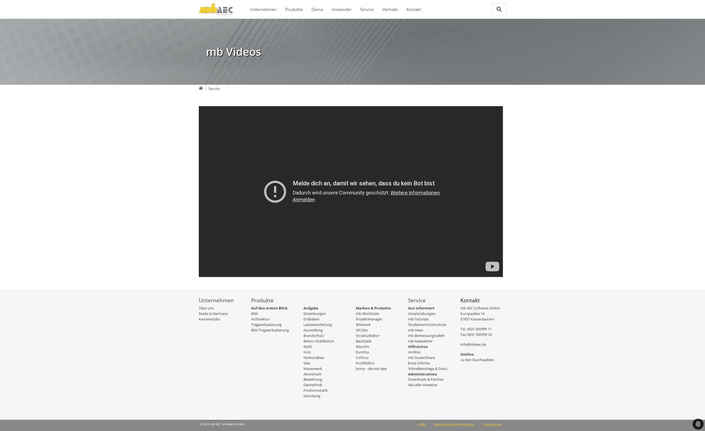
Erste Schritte (419, 363)
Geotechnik (312, 384)
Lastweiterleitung (317, 324)
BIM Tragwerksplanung (270, 330)
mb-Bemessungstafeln (426, 335)
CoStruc (362, 357)
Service (367, 9)
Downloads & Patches (426, 379)
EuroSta (362, 352)
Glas (306, 363)
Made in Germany (213, 313)
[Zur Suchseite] (499, 9)
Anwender (341, 9)
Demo (317, 9)
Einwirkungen (314, 313)
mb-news (415, 330)
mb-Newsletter (420, 341)
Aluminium (312, 374)
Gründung (311, 395)
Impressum (492, 424)
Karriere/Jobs (209, 319)
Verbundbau (313, 357)
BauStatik (364, 341)
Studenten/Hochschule (427, 324)
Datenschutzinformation (454, 424)
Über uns (206, 308)
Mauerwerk (312, 368)
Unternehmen (263, 9)
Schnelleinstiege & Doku (427, 368)
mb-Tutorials (418, 319)
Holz (307, 352)
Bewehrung (312, 379)
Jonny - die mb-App (371, 368)
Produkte (294, 9)
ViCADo (362, 330)
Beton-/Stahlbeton (318, 341)
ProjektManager (369, 319)
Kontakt (413, 9)
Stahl (307, 346)
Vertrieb (390, 9)
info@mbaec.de (473, 344)
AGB (421, 424)
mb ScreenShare (421, 357)
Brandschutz (313, 335)
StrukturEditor (367, 335)
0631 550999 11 (479, 328)
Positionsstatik (315, 390)
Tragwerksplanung (266, 324)
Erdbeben (311, 319)
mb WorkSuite (367, 313)
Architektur (260, 319)
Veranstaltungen (421, 313)
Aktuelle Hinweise (422, 384)
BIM (254, 313)
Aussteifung (313, 330)
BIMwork (363, 324)
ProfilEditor (365, 363)
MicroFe (362, 346)
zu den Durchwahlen (477, 359)
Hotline (414, 352)
